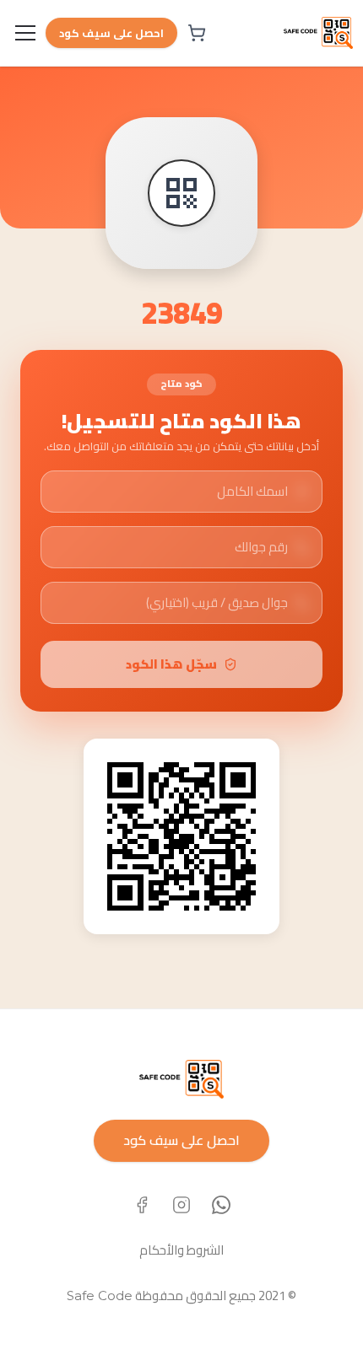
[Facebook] (142, 1205)
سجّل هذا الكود (171, 664)
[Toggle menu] (25, 33)
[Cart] (196, 33)
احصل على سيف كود (111, 33)
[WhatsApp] (221, 1205)
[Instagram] (181, 1205)
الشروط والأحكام (181, 1250)
